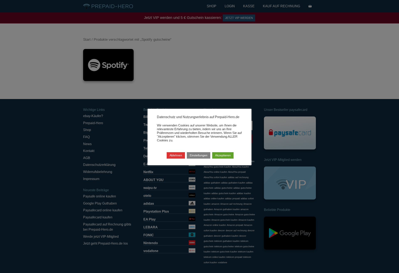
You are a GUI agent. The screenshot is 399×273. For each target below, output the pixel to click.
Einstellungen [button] (198, 155)
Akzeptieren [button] (223, 155)
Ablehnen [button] (176, 155)
